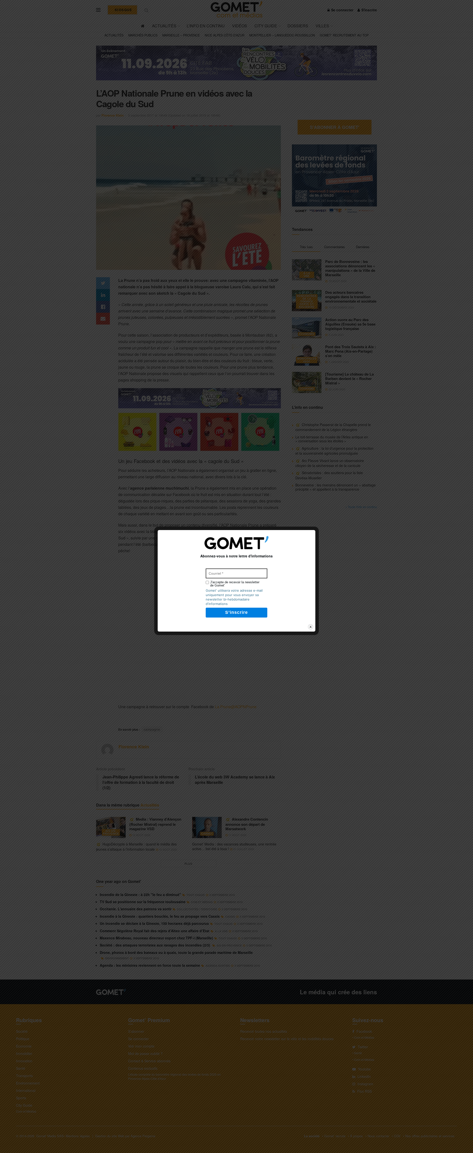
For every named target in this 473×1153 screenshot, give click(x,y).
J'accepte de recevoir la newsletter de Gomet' (234, 584)
